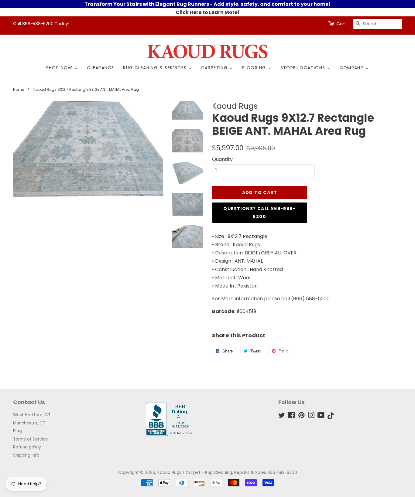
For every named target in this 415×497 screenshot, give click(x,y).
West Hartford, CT (31, 415)
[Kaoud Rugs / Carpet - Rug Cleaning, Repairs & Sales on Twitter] (281, 416)
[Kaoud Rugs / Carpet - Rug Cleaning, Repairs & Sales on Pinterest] (301, 416)
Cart (341, 24)
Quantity (222, 159)
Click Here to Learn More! (208, 12)
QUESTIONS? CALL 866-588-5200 (259, 212)
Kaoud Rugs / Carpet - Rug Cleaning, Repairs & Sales (211, 472)
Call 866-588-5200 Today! (41, 24)
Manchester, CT (29, 423)
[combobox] (377, 24)
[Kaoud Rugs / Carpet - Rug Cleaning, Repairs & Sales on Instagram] (311, 416)
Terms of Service (30, 439)
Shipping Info (26, 455)
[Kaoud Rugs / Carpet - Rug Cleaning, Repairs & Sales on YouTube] (320, 416)
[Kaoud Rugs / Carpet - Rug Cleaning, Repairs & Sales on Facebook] (291, 416)
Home (18, 89)
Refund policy (27, 447)
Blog (17, 431)
